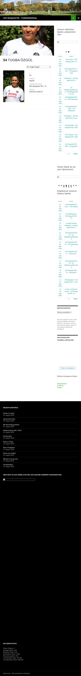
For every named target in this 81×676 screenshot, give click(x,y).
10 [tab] (66, 186)
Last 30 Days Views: (10, 658)
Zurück (59, 154)
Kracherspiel (7, 436)
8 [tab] (76, 185)
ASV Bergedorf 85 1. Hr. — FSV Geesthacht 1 (71, 244)
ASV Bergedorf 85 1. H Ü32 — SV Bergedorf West (71, 71)
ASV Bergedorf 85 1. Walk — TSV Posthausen (71, 108)
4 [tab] (66, 185)
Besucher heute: (9, 652)
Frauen (59, 387)
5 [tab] (68, 185)
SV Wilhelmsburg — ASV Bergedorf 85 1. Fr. (71, 216)
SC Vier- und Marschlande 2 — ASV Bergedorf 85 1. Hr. (71, 291)
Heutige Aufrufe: (8, 650)
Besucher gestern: (9, 656)
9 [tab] (63, 186)
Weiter (76, 154)
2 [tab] (68, 51)
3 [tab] (63, 185)
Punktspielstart (8, 464)
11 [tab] (68, 186)
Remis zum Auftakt (9, 453)
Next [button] (75, 44)
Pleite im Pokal (8, 442)
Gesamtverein (62, 383)
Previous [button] (59, 44)
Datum (60, 56)
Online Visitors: (8, 648)
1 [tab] (66, 51)
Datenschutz (6, 673)
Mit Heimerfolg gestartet (11, 425)
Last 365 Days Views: (10, 660)
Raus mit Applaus (9, 447)
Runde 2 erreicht (8, 413)
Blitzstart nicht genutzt (10, 459)
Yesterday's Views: (9, 654)
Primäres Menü (78, 18)
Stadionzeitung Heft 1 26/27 (12, 430)
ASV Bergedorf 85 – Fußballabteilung (20, 18)
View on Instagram (67, 368)
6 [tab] (71, 185)
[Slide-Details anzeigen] (67, 45)
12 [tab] (71, 186)
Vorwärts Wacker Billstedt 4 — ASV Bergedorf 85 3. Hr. (71, 225)
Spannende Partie (9, 419)
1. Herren (60, 385)
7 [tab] (73, 185)
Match (71, 56)
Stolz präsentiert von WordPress (21, 673)
